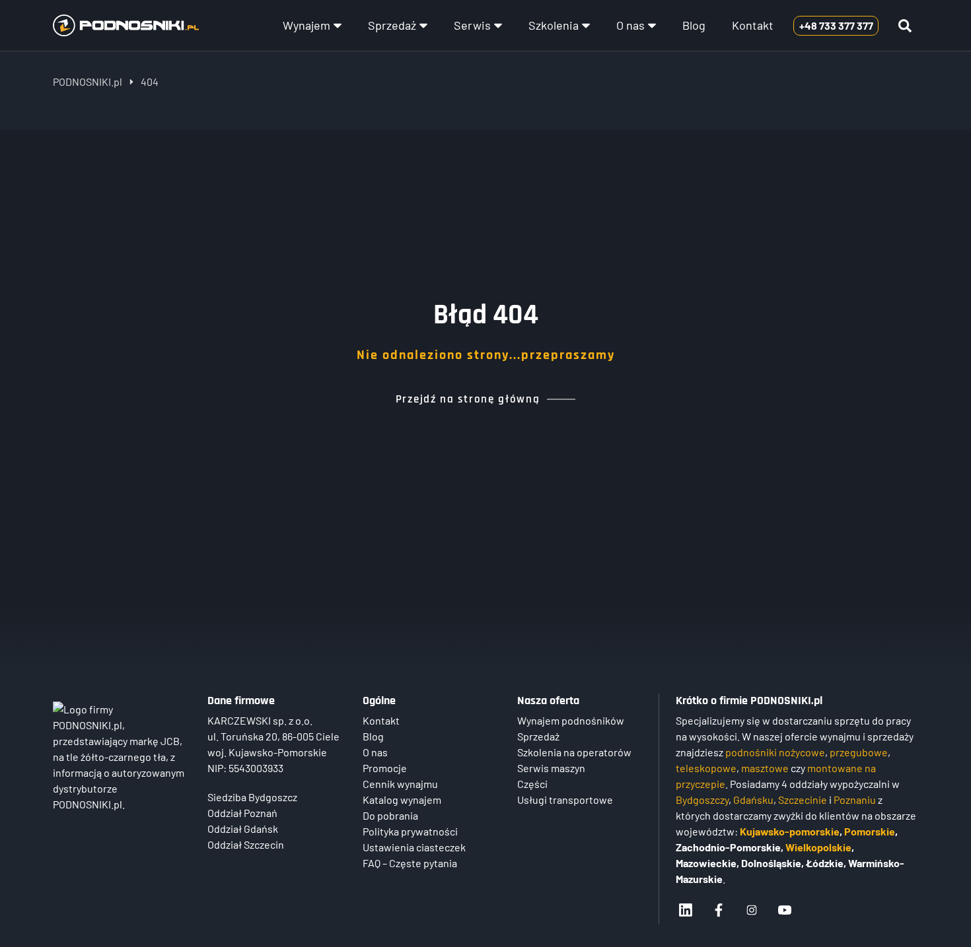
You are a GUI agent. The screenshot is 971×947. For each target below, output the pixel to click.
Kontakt (752, 25)
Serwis (472, 25)
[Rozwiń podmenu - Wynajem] (338, 26)
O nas (630, 25)
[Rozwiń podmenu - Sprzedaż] (423, 26)
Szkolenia (553, 25)
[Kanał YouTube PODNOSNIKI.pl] (785, 910)
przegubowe (859, 752)
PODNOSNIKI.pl (87, 81)
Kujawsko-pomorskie (790, 831)
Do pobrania (390, 815)
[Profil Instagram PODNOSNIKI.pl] (752, 910)
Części (532, 783)
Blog (693, 25)
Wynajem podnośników (570, 720)
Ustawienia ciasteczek (414, 847)
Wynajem (306, 25)
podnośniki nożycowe (775, 752)
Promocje (385, 768)
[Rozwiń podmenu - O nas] (652, 26)
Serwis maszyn (551, 768)
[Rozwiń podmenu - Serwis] (498, 26)
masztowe (765, 768)
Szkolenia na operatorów (574, 752)
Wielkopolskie (818, 847)
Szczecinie (802, 799)
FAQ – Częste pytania (410, 863)
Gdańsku (753, 799)
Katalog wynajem (402, 799)
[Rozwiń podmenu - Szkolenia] (586, 26)
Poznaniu (855, 799)
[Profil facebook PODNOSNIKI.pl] (719, 910)
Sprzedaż (392, 25)
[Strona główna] (126, 26)
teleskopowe (706, 768)
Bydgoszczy (702, 799)
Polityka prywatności (410, 831)
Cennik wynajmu (400, 783)
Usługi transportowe (565, 799)
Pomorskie (869, 831)
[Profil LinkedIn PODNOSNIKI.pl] (686, 910)
